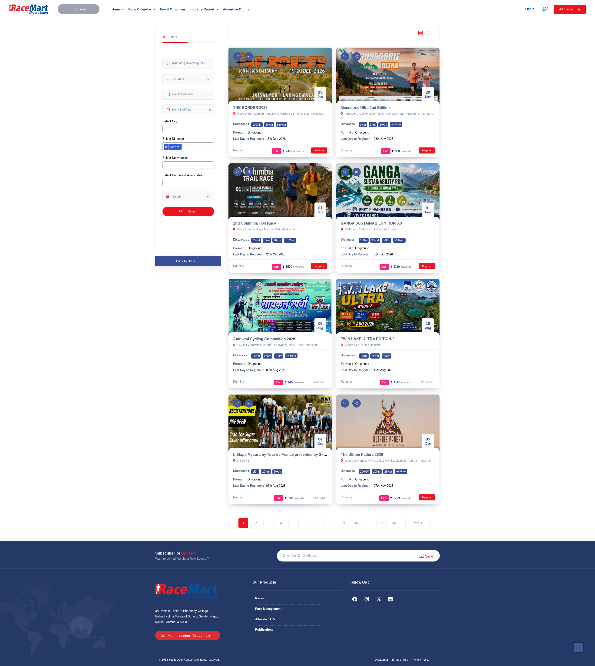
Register (319, 150)
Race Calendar (140, 9)
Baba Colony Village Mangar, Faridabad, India (266, 229)
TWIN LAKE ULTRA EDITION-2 (367, 339)
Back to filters (186, 261)
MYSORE (243, 460)
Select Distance (173, 138)
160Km (281, 124)
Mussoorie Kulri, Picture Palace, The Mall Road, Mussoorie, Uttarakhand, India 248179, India (389, 113)
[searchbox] (165, 128)
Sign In (529, 9)
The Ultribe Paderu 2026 (362, 455)
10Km (383, 124)
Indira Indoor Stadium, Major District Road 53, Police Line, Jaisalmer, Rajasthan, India (282, 113)
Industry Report (202, 9)
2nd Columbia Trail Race (254, 223)
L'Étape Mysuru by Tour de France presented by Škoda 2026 (286, 455)
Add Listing (567, 9)
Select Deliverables (175, 158)
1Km (255, 471)
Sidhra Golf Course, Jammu (362, 345)
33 (381, 523)
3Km (363, 124)
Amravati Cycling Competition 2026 (264, 339)
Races (259, 598)
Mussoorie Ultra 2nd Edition (365, 108)
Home (116, 9)
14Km (363, 356)
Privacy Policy (420, 659)
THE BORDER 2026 (250, 108)
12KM (267, 356)
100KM (256, 124)
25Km (375, 356)
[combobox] (188, 128)
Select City (169, 121)
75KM (256, 240)
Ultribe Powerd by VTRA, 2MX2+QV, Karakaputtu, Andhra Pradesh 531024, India (389, 460)
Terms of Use (400, 659)
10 (356, 523)
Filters (172, 37)
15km (278, 356)
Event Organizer (172, 9)
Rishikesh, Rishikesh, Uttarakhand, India (370, 229)
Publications (264, 629)
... (368, 523)
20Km (266, 471)
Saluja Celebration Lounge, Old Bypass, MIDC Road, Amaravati (277, 345)
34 (394, 523)
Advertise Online (236, 9)
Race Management (268, 608)
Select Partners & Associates (182, 175)
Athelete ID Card (266, 619)
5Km (373, 124)
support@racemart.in (197, 635)
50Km (269, 124)
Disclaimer (381, 659)
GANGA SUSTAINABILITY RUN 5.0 (371, 223)
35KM (375, 240)
